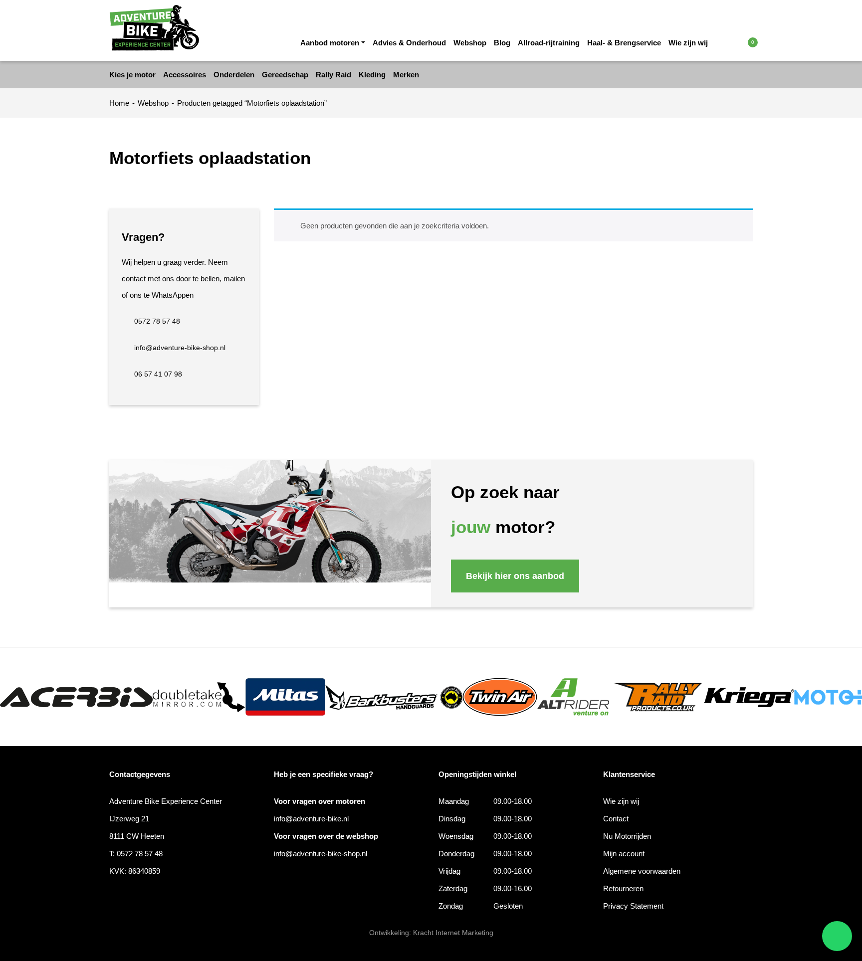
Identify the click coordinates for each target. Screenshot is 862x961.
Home (119, 103)
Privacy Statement (633, 906)
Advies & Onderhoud (409, 42)
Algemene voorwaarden (641, 871)
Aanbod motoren (329, 42)
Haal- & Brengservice (624, 42)
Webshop (469, 42)
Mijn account (624, 853)
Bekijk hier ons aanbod (515, 576)
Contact (616, 818)
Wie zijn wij (688, 42)
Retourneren (623, 888)
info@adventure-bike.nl (311, 818)
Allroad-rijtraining (549, 42)
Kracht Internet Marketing (453, 933)
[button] (731, 41)
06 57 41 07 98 (158, 374)
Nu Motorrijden (627, 836)
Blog (502, 42)
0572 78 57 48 (157, 321)
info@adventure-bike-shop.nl (179, 348)
